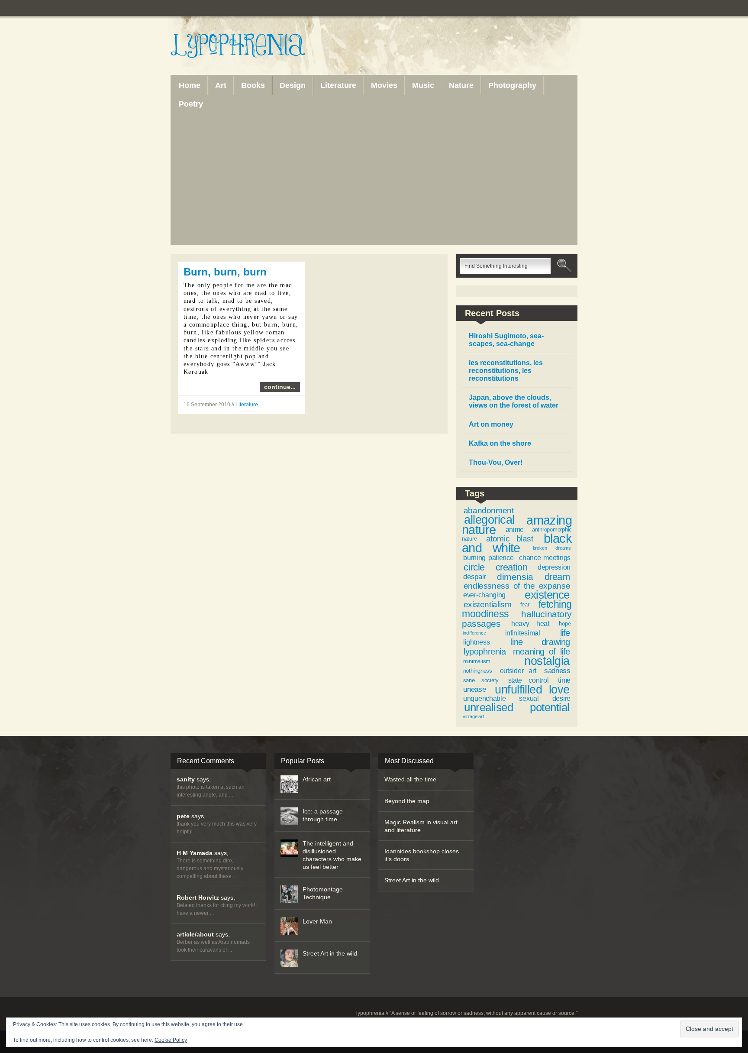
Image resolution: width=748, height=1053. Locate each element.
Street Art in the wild (330, 953)
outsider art (518, 670)
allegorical (489, 519)
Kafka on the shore (500, 443)
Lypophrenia (257, 46)
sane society (481, 680)
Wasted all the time (410, 779)
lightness (476, 642)
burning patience (488, 557)
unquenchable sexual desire (517, 698)
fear (524, 604)
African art (317, 779)
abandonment (489, 510)
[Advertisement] (374, 178)
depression (554, 567)
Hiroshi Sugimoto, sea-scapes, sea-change (506, 339)
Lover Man (317, 921)
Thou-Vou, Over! (495, 462)
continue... (280, 386)
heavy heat (530, 623)
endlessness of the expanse (517, 585)
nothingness (477, 670)
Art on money (491, 424)
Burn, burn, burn (225, 272)
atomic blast (509, 538)
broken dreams (552, 548)
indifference (474, 632)
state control (528, 680)
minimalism (476, 661)
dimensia (515, 577)
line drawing (540, 642)
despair (474, 576)
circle (474, 567)
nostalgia (546, 660)
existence (547, 595)
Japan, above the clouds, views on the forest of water (513, 401)
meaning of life (541, 651)
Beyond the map (406, 800)
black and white (517, 543)
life (565, 633)
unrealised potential (517, 707)
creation (511, 567)
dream (557, 576)
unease (474, 689)
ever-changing (484, 595)
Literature (246, 405)
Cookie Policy (171, 1040)
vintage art (473, 716)
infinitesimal (522, 633)
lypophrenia (485, 651)
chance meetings (545, 557)
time (564, 680)
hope (565, 623)
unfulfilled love (532, 689)
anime (515, 529)
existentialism (488, 604)
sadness (557, 670)
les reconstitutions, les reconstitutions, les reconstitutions (506, 370)
